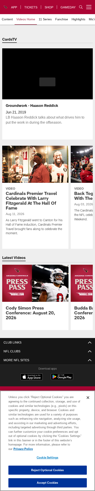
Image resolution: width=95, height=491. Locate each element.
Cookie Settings (47, 457)
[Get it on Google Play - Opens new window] (62, 379)
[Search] (81, 7)
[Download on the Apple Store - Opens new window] (31, 377)
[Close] (88, 402)
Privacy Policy (57, 449)
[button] (47, 81)
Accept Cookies (47, 482)
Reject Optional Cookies (47, 470)
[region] (47, 443)
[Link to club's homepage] (6, 5)
